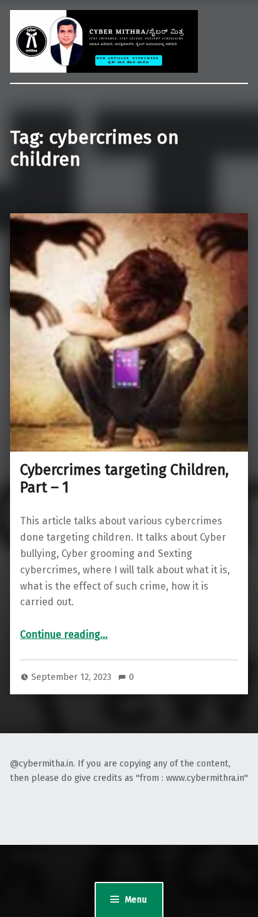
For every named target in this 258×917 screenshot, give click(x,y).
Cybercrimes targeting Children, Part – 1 (124, 478)
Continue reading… (64, 634)
